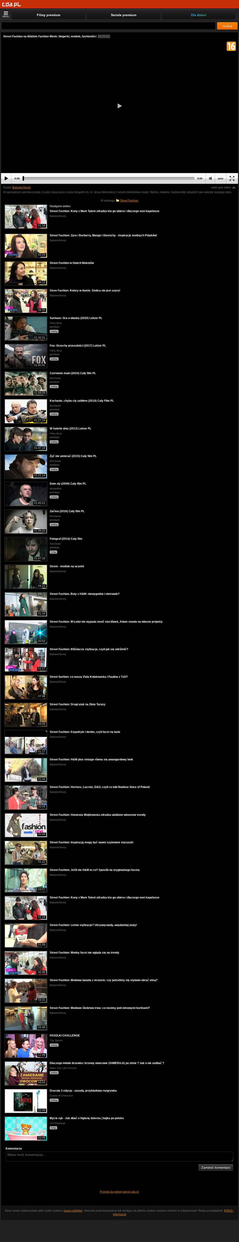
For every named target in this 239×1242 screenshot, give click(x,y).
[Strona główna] (11, 4)
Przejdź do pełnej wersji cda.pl (119, 1191)
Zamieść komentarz (215, 1167)
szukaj (227, 26)
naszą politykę (73, 1210)
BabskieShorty (21, 187)
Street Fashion (129, 200)
